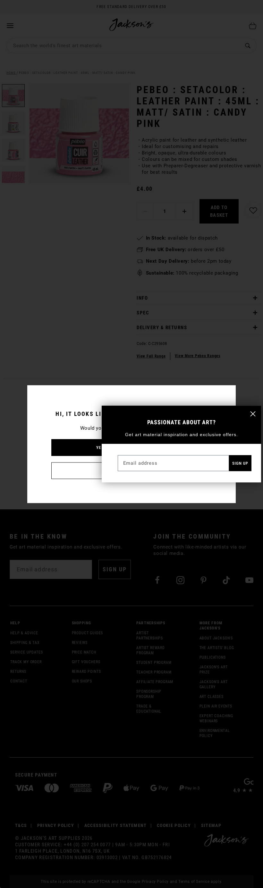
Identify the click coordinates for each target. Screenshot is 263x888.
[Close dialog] (253, 413)
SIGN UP (240, 463)
